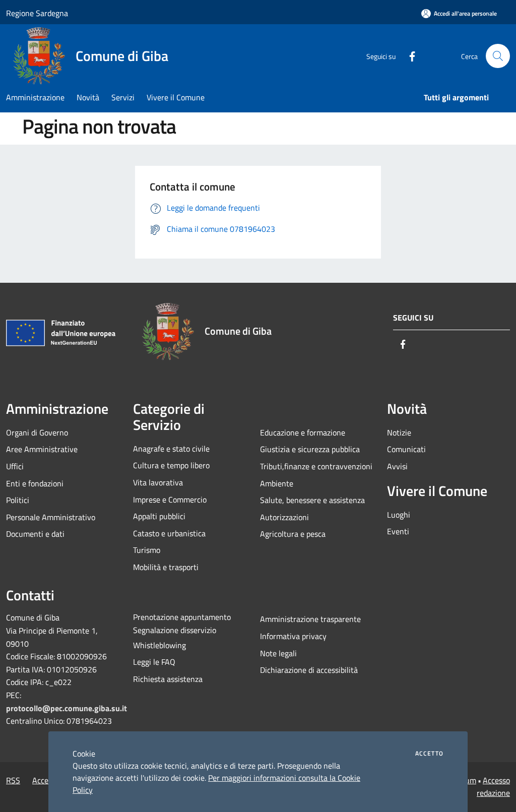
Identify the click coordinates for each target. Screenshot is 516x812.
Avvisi (397, 466)
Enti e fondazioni (34, 483)
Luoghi (398, 515)
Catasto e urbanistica (169, 533)
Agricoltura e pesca (293, 534)
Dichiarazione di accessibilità (309, 670)
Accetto (429, 754)
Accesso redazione (493, 786)
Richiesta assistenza (168, 679)
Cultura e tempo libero (171, 465)
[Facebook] (408, 55)
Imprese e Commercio (170, 499)
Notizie (399, 432)
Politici (17, 500)
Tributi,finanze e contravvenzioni (316, 466)
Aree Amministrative (42, 449)
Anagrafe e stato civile (171, 449)
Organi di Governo (37, 432)
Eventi (398, 531)
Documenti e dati (35, 534)
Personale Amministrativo (50, 517)
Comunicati (406, 449)
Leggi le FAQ (154, 662)
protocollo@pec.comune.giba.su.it (66, 708)
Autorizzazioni (284, 517)
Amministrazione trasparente (310, 619)
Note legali (278, 653)
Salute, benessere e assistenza (312, 500)
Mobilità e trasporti (166, 567)
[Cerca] (498, 56)
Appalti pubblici (159, 516)
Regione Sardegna (37, 13)
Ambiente (276, 483)
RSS (13, 780)
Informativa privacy (293, 636)
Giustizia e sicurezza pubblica (310, 449)
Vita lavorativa (158, 482)
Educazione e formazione (302, 432)
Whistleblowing (159, 645)
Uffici (15, 466)
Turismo (146, 550)
